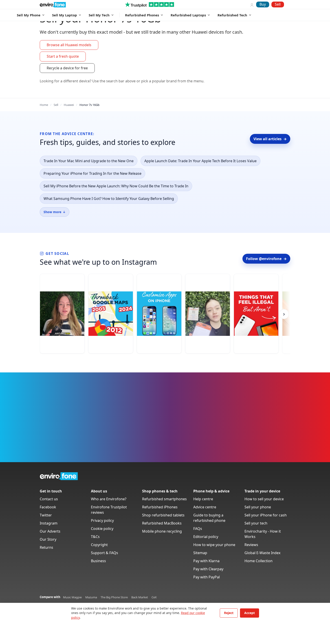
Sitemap (200, 552)
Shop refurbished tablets (163, 515)
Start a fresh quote (63, 56)
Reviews (251, 544)
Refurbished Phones (142, 15)
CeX (154, 597)
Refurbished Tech (232, 15)
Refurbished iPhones (160, 507)
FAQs (197, 528)
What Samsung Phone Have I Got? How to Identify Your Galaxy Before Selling (109, 198)
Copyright (99, 544)
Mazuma (91, 597)
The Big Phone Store (114, 597)
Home (44, 105)
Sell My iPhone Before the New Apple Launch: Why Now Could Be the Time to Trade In (116, 186)
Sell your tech (255, 523)
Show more (55, 212)
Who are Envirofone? (108, 498)
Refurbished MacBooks (162, 523)
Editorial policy (205, 536)
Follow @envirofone (266, 258)
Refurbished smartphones (164, 498)
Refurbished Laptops (188, 15)
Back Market (139, 597)
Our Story (48, 539)
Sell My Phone (28, 15)
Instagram (48, 523)
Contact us (49, 498)
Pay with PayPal (206, 577)
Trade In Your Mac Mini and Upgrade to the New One (89, 160)
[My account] (252, 4)
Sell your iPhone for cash (265, 515)
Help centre (203, 498)
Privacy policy (102, 520)
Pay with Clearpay (208, 568)
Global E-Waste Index (262, 552)
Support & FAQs (104, 552)
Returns (46, 547)
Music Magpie (72, 597)
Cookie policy (102, 528)
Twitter (46, 515)
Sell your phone (257, 507)
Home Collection (258, 560)
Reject (228, 613)
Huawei (69, 105)
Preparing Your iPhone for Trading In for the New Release (92, 173)
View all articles (270, 138)
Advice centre (204, 507)
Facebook (48, 507)
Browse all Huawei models (69, 44)
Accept (249, 613)
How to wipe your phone (214, 544)
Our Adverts (50, 531)
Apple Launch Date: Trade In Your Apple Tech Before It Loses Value (200, 160)
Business (98, 560)
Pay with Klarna (206, 560)
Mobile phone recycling (162, 531)
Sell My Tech (99, 15)
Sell (278, 4)
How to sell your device (264, 498)
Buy (263, 4)
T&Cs (95, 536)
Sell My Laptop (64, 15)
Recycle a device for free (67, 68)
